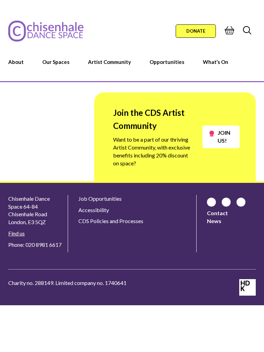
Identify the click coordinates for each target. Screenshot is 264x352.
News (214, 221)
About (16, 62)
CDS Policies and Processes (110, 221)
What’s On (215, 62)
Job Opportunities (100, 198)
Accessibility (93, 210)
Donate (195, 31)
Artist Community (109, 62)
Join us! (224, 136)
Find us (16, 233)
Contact (217, 213)
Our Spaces (55, 62)
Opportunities (167, 62)
